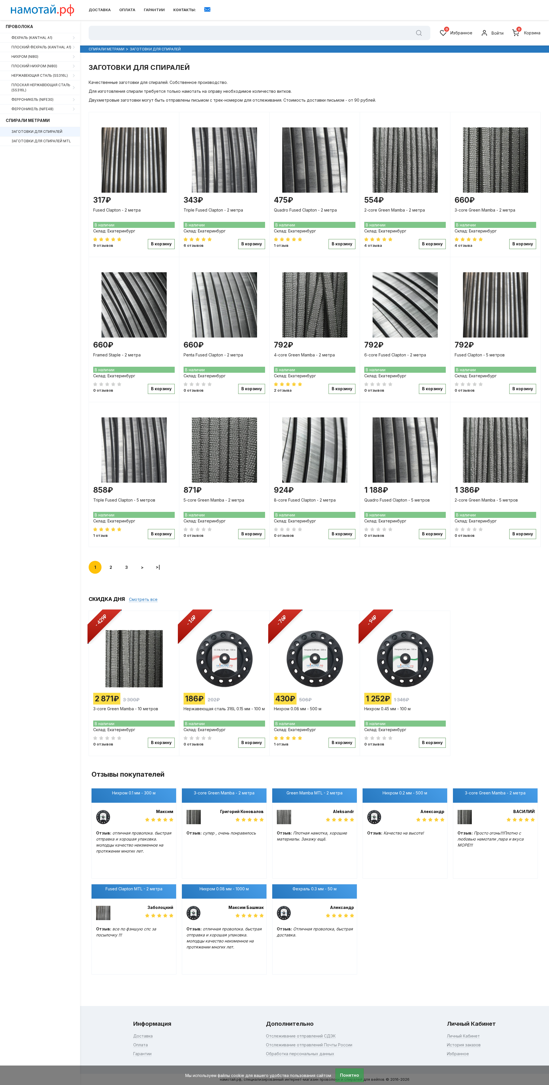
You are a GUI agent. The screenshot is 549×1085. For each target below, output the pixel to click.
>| (158, 567)
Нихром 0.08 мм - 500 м (297, 708)
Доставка (100, 9)
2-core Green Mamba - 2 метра (394, 210)
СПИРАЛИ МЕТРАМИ (28, 120)
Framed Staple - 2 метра (117, 354)
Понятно (349, 1075)
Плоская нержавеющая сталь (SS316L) (40, 87)
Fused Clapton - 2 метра (117, 210)
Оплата (127, 9)
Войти (498, 33)
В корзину (161, 243)
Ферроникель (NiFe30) (32, 99)
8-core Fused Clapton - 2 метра (305, 500)
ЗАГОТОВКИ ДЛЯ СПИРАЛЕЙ (36, 131)
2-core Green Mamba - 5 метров (486, 500)
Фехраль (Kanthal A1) (31, 37)
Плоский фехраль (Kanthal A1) (41, 47)
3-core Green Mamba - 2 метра (485, 210)
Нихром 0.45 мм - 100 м (387, 708)
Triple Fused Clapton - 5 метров (124, 500)
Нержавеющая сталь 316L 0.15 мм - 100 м (224, 708)
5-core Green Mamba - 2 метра (214, 500)
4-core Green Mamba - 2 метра (304, 354)
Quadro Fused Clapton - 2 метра (305, 210)
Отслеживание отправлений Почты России (309, 1044)
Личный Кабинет (463, 1035)
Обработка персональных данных (300, 1053)
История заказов (464, 1044)
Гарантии (154, 9)
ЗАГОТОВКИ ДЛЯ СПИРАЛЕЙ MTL (41, 141)
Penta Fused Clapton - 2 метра (213, 354)
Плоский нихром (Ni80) (34, 66)
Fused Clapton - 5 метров (480, 354)
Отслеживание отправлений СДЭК (301, 1035)
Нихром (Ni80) (24, 56)
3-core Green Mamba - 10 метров (125, 708)
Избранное (458, 32)
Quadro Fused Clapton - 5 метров (397, 500)
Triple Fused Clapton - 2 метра (213, 210)
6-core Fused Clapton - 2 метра (395, 354)
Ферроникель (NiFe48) (32, 109)
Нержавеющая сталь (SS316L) (39, 75)
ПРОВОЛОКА (19, 26)
